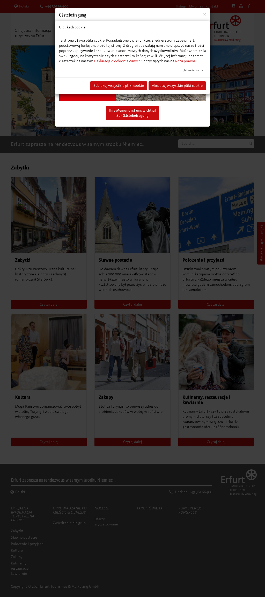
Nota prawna (185, 61)
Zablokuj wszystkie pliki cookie (118, 85)
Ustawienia (191, 70)
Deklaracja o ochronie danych (117, 61)
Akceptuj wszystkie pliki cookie (177, 85)
